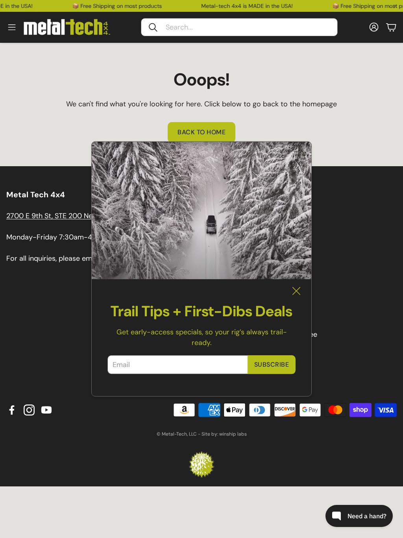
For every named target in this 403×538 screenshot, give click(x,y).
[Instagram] (29, 410)
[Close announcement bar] (395, 6)
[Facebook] (11, 410)
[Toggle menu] (11, 27)
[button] (239, 27)
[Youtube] (46, 410)
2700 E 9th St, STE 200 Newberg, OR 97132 (76, 216)
